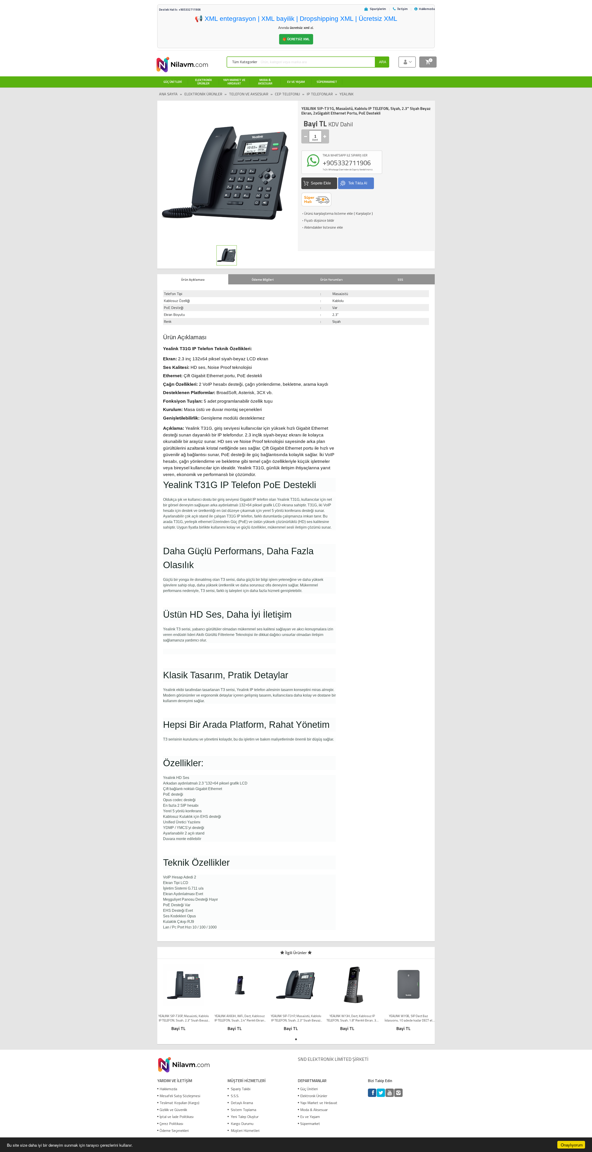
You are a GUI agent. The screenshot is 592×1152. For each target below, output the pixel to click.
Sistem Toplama (243, 1109)
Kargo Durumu (241, 1123)
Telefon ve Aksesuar (248, 94)
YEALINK (346, 94)
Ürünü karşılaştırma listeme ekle (327, 213)
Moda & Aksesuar (314, 1109)
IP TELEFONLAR (320, 94)
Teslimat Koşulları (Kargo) (179, 1102)
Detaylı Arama (241, 1102)
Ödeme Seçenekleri (174, 1130)
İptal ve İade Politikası (177, 1116)
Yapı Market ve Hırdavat (318, 1102)
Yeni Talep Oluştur (244, 1116)
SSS (400, 279)
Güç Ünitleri (309, 1089)
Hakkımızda (168, 1089)
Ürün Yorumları (331, 279)
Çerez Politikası (171, 1123)
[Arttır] (325, 136)
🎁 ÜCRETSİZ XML (296, 39)
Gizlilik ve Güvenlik (173, 1109)
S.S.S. (234, 1096)
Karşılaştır (363, 213)
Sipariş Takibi (240, 1089)
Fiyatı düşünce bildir (317, 220)
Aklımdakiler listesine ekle (322, 227)
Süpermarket (310, 1123)
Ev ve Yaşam (310, 1116)
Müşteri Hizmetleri (244, 1130)
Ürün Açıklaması (192, 279)
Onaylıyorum (572, 1145)
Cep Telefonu (287, 94)
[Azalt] (305, 136)
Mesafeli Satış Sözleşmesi (180, 1096)
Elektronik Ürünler (203, 94)
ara (382, 62)
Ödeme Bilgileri (263, 279)
